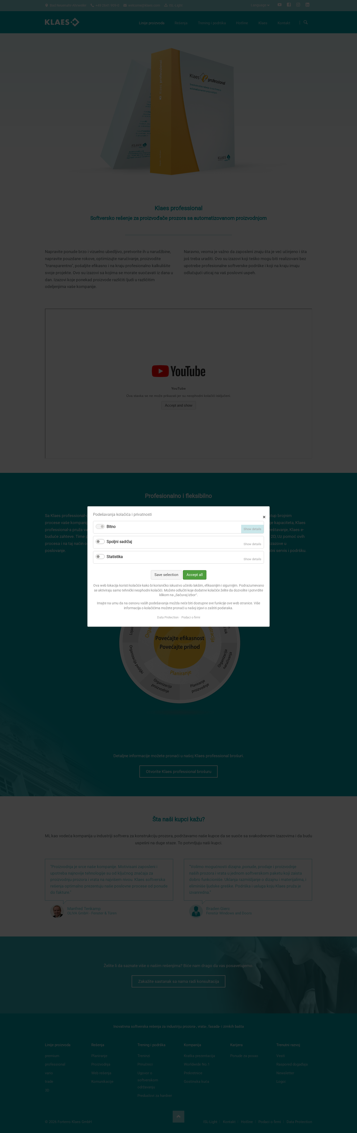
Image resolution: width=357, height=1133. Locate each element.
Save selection (166, 575)
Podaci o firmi (190, 617)
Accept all (195, 575)
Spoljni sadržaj (119, 541)
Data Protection (167, 617)
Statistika (115, 556)
